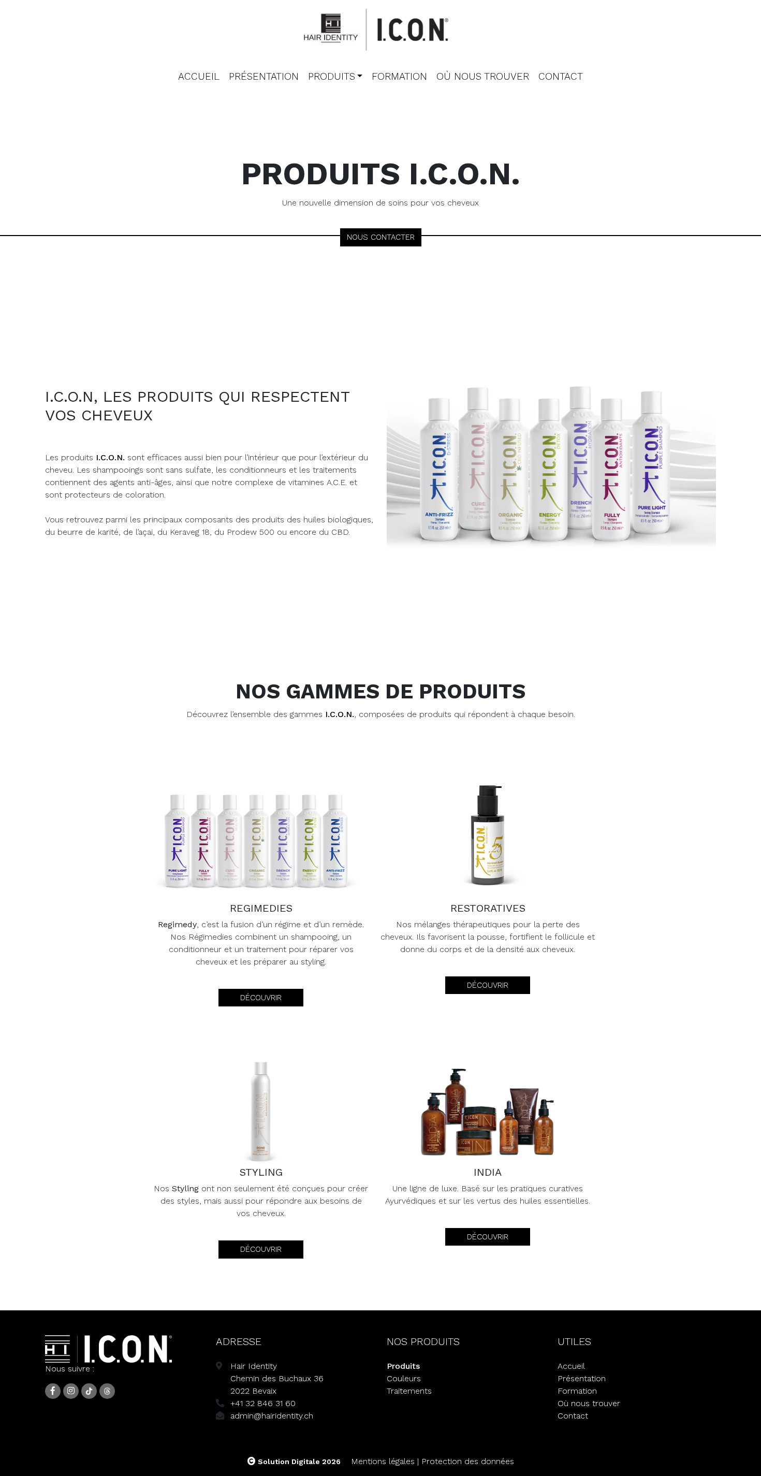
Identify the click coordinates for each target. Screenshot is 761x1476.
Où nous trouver (482, 76)
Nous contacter (381, 237)
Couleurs (404, 1378)
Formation (399, 76)
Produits (331, 76)
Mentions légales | (385, 1461)
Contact (560, 76)
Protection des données (467, 1461)
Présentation (264, 76)
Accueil (198, 76)
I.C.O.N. (110, 457)
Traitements (409, 1391)
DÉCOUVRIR (261, 997)
